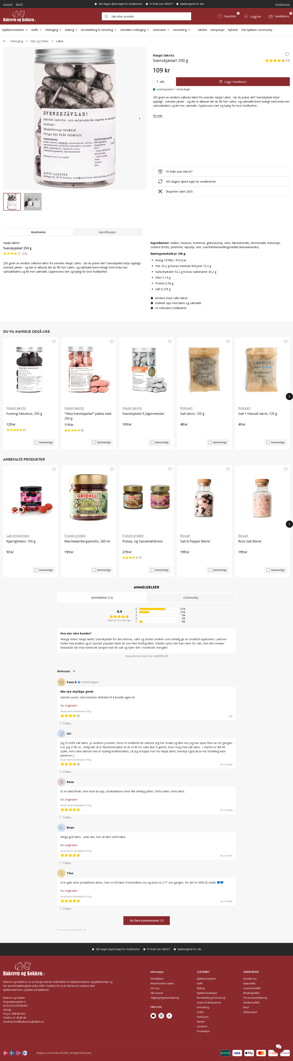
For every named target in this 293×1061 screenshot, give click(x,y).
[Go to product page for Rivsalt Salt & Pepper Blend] (204, 497)
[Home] (19, 16)
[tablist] (73, 232)
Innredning (180, 30)
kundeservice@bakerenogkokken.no (23, 1021)
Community (190, 597)
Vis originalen (68, 705)
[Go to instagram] (161, 1016)
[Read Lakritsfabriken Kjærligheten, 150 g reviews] (10, 558)
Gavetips (8, 4)
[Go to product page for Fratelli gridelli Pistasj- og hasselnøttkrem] (146, 497)
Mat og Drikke (39, 41)
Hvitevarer (159, 30)
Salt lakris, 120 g (192, 413)
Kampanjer (217, 30)
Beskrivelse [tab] (38, 232)
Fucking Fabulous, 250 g (24, 413)
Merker (202, 30)
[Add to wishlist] (287, 54)
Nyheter (233, 30)
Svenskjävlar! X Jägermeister (143, 413)
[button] (277, 62)
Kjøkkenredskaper (207, 993)
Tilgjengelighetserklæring (164, 997)
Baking (69, 30)
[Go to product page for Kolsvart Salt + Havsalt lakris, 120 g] (262, 370)
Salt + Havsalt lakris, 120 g (257, 413)
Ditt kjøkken (157, 978)
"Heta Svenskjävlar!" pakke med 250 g (87, 416)
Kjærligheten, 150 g (20, 541)
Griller (200, 1012)
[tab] (73, 186)
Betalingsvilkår (251, 993)
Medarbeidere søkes (162, 983)
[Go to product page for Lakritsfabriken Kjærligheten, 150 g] (30, 497)
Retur (246, 1007)
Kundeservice (282, 4)
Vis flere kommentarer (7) (146, 920)
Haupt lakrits (163, 55)
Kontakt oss (250, 978)
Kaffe (34, 30)
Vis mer (158, 115)
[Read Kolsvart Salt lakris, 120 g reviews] (184, 431)
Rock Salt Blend (249, 541)
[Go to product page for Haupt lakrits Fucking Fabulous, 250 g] (30, 370)
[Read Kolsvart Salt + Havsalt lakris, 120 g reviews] (242, 431)
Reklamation (250, 1012)
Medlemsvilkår (251, 1002)
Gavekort (202, 1026)
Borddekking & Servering (97, 30)
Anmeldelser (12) (102, 597)
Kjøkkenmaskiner (13, 30)
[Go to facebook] (169, 1016)
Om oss (154, 988)
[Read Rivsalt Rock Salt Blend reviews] (242, 558)
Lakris (59, 41)
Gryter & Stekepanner (209, 1002)
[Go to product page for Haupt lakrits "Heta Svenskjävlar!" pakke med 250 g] (88, 370)
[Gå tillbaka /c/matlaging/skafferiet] (4, 41)
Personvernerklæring (255, 997)
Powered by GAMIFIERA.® (71, 930)
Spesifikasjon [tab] (107, 232)
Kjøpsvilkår (249, 983)
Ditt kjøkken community (256, 30)
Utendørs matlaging (133, 30)
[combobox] (146, 16)
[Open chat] (278, 1046)
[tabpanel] (73, 257)
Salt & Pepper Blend (195, 541)
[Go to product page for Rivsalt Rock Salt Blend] (262, 497)
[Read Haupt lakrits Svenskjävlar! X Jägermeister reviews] (126, 431)
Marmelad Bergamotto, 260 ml (87, 541)
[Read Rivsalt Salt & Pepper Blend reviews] (184, 558)
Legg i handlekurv (235, 82)
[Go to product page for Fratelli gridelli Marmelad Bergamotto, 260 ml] (88, 497)
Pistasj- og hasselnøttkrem (142, 541)
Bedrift (19, 4)
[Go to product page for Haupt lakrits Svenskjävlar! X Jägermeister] (146, 370)
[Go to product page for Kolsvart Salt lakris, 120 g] (204, 370)
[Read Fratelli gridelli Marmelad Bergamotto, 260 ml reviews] (68, 558)
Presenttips (203, 1031)
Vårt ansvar (156, 993)
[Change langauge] (5, 1053)
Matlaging (51, 30)
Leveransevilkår (252, 988)
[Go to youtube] (153, 1016)
